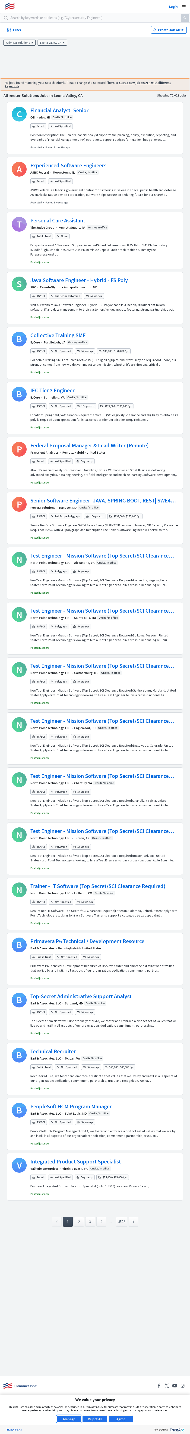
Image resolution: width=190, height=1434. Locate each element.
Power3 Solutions (42, 507)
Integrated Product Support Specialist (75, 1161)
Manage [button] (69, 1419)
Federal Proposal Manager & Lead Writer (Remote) (89, 445)
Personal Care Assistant (57, 220)
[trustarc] (176, 1429)
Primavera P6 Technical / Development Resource (87, 941)
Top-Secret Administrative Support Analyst (81, 996)
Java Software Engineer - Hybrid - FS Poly (79, 280)
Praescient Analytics (44, 452)
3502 (121, 1221)
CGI (32, 117)
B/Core (35, 342)
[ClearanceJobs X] (167, 1385)
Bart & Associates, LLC (45, 1003)
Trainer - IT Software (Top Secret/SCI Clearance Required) (97, 886)
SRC (33, 287)
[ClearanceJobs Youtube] (174, 1385)
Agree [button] (120, 1419)
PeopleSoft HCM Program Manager (71, 1106)
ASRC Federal (39, 172)
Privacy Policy (14, 1429)
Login (173, 6)
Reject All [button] (95, 1419)
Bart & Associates (42, 948)
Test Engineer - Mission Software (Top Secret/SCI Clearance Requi (99, 555)
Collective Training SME (58, 335)
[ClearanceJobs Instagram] (182, 1385)
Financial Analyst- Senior (59, 110)
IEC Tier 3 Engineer (52, 390)
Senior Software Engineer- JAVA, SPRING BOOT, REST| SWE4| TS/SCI (101, 500)
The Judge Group (42, 227)
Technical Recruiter (53, 1051)
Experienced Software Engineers (68, 165)
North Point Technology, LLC (50, 563)
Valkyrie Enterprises (44, 1168)
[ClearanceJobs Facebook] (159, 1385)
